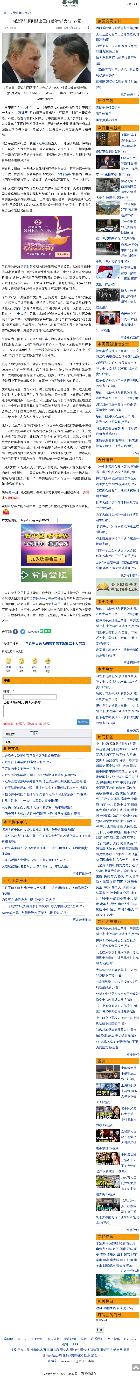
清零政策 (26, 266)
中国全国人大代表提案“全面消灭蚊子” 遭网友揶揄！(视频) (41, 813)
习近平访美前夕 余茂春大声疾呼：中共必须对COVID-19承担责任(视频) (116, 368)
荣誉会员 (39, 598)
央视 (107, 876)
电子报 (22, 1339)
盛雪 (127, 1254)
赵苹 (134, 1254)
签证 (113, 881)
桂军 (99, 893)
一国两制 (106, 815)
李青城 (114, 1260)
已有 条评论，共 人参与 (22, 702)
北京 (99, 843)
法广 (116, 815)
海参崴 (114, 837)
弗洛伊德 (106, 782)
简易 (122, 1243)
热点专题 (105, 101)
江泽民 (115, 799)
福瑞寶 (94, 1350)
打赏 (71, 27)
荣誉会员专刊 (109, 21)
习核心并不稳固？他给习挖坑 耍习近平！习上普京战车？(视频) (45, 794)
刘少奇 (121, 898)
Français (65, 1361)
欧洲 (87, 1355)
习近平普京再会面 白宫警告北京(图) (26, 762)
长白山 (110, 865)
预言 (113, 909)
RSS (75, 1344)
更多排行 (133, 1054)
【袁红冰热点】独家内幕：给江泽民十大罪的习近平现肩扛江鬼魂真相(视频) (117, 958)
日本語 (89, 1361)
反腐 (113, 810)
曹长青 (120, 1265)
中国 (63, 380)
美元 (103, 826)
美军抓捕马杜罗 (106, 120)
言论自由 (127, 871)
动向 (99, 1308)
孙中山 (114, 893)
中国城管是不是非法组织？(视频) (128, 1073)
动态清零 (65, 174)
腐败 (106, 810)
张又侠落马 (103, 113)
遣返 (106, 881)
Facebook (130, 1339)
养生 (110, 915)
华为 (99, 810)
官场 (127, 810)
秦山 (99, 1260)
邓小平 (104, 898)
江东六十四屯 (122, 859)
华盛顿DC (76, 1355)
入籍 (127, 881)
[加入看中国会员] (46, 565)
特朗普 (100, 749)
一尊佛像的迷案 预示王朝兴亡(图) (129, 209)
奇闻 (121, 909)
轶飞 (116, 1249)
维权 (109, 854)
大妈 (116, 843)
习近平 (23, 112)
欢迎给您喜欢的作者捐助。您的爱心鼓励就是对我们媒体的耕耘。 (46, 506)
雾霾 (122, 848)
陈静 (103, 1254)
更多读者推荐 (82, 920)
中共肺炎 (102, 743)
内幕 (103, 804)
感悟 (99, 909)
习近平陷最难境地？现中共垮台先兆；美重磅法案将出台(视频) (44, 788)
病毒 (119, 749)
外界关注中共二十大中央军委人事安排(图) (30, 800)
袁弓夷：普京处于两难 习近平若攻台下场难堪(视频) (37, 807)
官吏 (123, 1308)
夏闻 (130, 1249)
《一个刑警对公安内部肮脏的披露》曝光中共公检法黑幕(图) (43, 906)
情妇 (134, 804)
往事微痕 (102, 771)
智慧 (134, 904)
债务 (130, 821)
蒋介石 (125, 893)
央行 (123, 821)
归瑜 (109, 1249)
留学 (136, 876)
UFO (116, 782)
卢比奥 (110, 749)
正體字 (52, 1361)
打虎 (120, 810)
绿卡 (134, 881)
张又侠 (120, 754)
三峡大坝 (132, 760)
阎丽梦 (131, 782)
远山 (123, 1249)
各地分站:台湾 (52, 1355)
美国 (123, 793)
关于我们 (37, 1339)
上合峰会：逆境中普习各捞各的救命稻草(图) (32, 755)
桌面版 (8, 1339)
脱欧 (116, 821)
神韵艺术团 (38, 1350)
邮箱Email (101, 1320)
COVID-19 (130, 749)
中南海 (107, 1308)
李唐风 (111, 1254)
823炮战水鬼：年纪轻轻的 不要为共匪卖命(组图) (35, 912)
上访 (128, 854)
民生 (99, 887)
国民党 (130, 777)
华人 (114, 876)
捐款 (84, 1339)
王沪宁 (105, 799)
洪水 (133, 766)
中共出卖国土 (118, 771)
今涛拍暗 (112, 1243)
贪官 (127, 804)
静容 (106, 1260)
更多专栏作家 (130, 1271)
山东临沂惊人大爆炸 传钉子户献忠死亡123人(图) (35, 860)
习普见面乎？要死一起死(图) (21, 768)
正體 (129, 4)
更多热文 (133, 730)
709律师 (118, 854)
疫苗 (126, 766)
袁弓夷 (133, 771)
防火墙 (100, 854)
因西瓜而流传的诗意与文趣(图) (117, 28)
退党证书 (106, 1350)
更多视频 (133, 1230)
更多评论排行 (82, 873)
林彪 (113, 898)
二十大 (18, 313)
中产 (106, 837)
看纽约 (74, 1350)
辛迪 (129, 1265)
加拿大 (107, 821)
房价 (123, 843)
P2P (115, 848)
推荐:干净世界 (20, 1350)
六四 (129, 754)
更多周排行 (131, 662)
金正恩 (100, 788)
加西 (94, 1355)
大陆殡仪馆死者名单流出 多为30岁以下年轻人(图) (35, 866)
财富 (99, 837)
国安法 (110, 766)
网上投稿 (114, 1339)
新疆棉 (100, 766)
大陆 (109, 848)
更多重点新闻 (130, 337)
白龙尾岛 (122, 865)
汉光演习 (118, 777)
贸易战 (100, 754)
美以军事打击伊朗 (108, 107)
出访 (45, 339)
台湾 (123, 837)
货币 (120, 826)
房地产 (118, 832)
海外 (107, 887)
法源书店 (53, 1350)
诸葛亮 (104, 904)
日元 (103, 832)
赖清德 (120, 788)
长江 (119, 766)
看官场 (17, 13)
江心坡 (133, 865)
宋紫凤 (100, 1243)
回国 (120, 881)
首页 (6, 13)
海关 (99, 881)
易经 (113, 904)
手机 (106, 909)
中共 (123, 782)
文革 (103, 915)
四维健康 (109, 1265)
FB (135, 815)
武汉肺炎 (121, 743)
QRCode (33, 631)
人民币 (128, 826)
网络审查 (106, 859)
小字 (87, 27)
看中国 (13, 492)
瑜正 (123, 1260)
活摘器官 (112, 760)
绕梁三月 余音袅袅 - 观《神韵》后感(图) (29, 899)
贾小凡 (130, 1243)
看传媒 (84, 1350)
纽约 (66, 1355)
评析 (28, 13)
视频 (102, 1061)
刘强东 (107, 843)
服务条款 (53, 1339)
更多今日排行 (130, 575)
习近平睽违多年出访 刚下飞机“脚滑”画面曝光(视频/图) (39, 775)
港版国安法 (103, 777)
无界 (126, 1350)
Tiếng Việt (77, 1361)
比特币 (111, 826)
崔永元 (125, 799)
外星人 (129, 909)
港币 (110, 832)
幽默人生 (124, 904)
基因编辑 (132, 848)
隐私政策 (70, 1339)
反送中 (118, 804)
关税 (99, 793)
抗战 (106, 893)
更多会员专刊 (130, 94)
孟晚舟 (130, 788)
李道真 (100, 1249)
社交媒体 (126, 815)
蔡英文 (131, 837)
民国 (133, 887)
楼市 (127, 832)
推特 (65, 1344)
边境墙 (107, 793)
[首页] (70, 6)
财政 (134, 832)
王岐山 (110, 788)
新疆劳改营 (112, 871)
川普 (133, 743)
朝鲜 (99, 821)
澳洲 (126, 887)
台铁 (122, 760)
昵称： (8, 691)
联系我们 (97, 1339)
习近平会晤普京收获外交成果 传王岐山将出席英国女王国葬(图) (45, 781)
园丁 (120, 1254)
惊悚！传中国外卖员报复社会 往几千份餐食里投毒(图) (38, 829)
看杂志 (64, 1350)
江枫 (130, 1260)
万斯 (116, 793)
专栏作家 (105, 1236)
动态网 (118, 1350)
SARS (100, 871)
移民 (121, 876)
